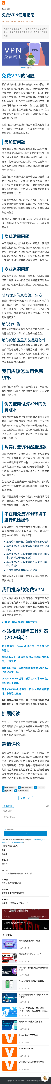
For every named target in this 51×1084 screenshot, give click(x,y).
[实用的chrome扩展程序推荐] (9, 1066)
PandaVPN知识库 (27, 1048)
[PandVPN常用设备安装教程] (9, 985)
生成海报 (8, 806)
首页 (3, 9)
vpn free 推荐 (26, 787)
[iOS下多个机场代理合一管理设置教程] (9, 971)
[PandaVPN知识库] (9, 1052)
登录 (5, 829)
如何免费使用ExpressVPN (30, 954)
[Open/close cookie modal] (45, 1078)
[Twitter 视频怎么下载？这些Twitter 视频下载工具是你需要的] (9, 1012)
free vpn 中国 (10, 787)
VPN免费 (40, 787)
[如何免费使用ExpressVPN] (9, 958)
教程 (22, 21)
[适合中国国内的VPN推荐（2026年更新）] (9, 998)
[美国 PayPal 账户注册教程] (9, 1025)
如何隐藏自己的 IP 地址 (29, 940)
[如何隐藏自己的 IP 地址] (9, 944)
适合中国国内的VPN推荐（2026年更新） (33, 996)
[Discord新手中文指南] (9, 1039)
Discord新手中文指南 (28, 1035)
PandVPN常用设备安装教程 (31, 981)
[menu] (47, 3)
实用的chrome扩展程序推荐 (31, 1062)
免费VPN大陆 (23, 791)
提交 (25, 833)
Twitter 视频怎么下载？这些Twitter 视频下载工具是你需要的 (33, 1009)
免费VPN (22, 68)
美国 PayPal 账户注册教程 (30, 1021)
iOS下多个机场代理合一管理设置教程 (33, 969)
